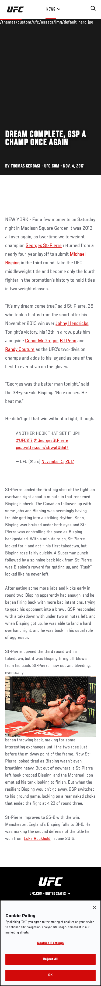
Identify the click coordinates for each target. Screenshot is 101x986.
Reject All (50, 959)
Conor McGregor (41, 341)
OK (50, 975)
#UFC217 (24, 440)
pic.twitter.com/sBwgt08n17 (42, 447)
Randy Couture (19, 349)
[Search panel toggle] (93, 8)
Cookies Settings (50, 943)
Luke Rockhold (37, 838)
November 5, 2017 (57, 461)
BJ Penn (68, 341)
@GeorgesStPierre (51, 440)
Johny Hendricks (71, 323)
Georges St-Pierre (44, 245)
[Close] (94, 907)
